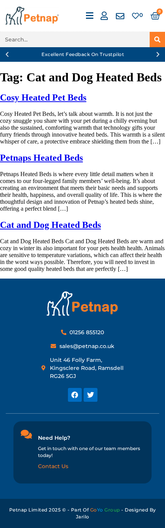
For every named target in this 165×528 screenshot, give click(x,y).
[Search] (157, 39)
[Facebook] (75, 395)
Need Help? (54, 437)
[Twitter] (90, 395)
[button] (89, 16)
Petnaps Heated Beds (41, 158)
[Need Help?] (26, 434)
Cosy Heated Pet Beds (43, 97)
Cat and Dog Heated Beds (50, 225)
